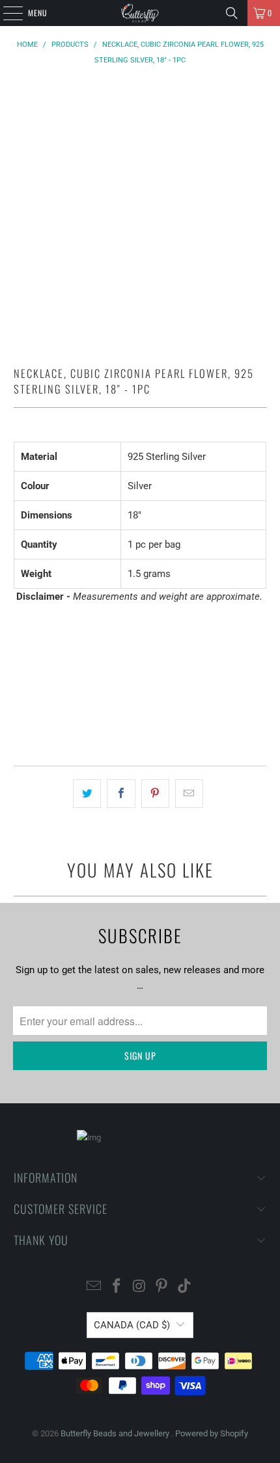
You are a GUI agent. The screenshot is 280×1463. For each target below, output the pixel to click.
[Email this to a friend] (189, 793)
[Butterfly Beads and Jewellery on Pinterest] (162, 1287)
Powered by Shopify (211, 1433)
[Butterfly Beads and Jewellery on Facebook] (116, 1287)
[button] (140, 719)
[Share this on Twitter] (87, 793)
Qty (20, 621)
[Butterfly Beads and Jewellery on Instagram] (139, 1287)
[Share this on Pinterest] (155, 793)
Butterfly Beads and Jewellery (116, 1433)
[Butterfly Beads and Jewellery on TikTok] (185, 1287)
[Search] (231, 13)
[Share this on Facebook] (121, 793)
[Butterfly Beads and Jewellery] (140, 13)
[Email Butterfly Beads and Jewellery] (94, 1287)
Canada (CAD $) (132, 1325)
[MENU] (6, 13)
